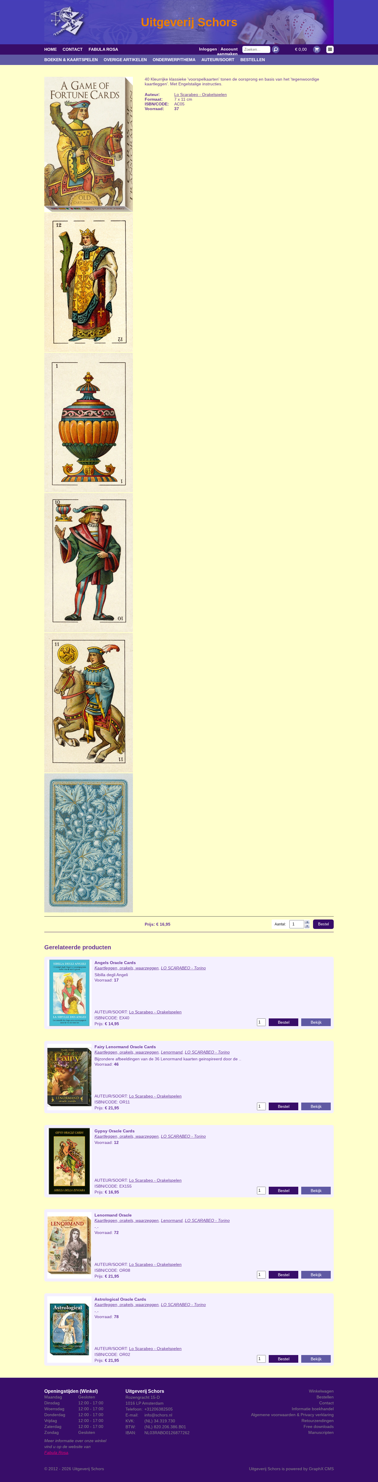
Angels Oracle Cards (115, 962)
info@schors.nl (158, 1415)
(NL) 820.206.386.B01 (165, 1426)
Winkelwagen (321, 1391)
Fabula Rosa (103, 49)
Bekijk (316, 1022)
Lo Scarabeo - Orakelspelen (200, 94)
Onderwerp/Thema (174, 59)
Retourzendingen (318, 1420)
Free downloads (319, 1426)
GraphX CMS (321, 1468)
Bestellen (252, 59)
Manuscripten (321, 1432)
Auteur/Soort (217, 59)
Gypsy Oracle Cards (114, 1131)
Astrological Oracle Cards (120, 1299)
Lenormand (172, 1052)
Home (50, 49)
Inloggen (208, 49)
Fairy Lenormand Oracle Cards (125, 1046)
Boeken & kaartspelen (71, 59)
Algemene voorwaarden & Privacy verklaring (292, 1414)
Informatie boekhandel (313, 1408)
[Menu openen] (330, 49)
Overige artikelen (125, 59)
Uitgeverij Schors (88, 1468)
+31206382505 (158, 1409)
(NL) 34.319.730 (159, 1421)
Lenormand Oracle (113, 1215)
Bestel (323, 924)
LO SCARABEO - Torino (183, 968)
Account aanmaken (227, 51)
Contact (73, 49)
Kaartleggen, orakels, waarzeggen (126, 968)
